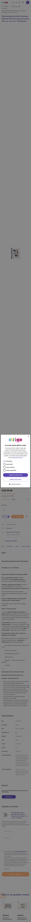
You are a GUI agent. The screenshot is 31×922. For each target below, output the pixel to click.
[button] (15, 484)
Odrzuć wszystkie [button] (15, 479)
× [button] (28, 436)
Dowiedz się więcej (17, 457)
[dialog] (15, 461)
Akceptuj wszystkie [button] (15, 475)
